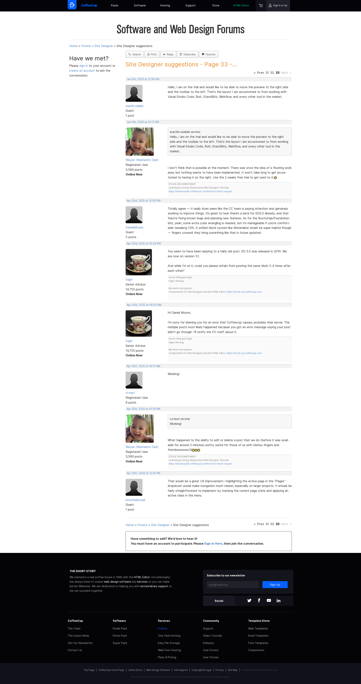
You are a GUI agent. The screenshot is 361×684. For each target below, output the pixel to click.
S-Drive (162, 628)
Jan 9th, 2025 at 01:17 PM (143, 122)
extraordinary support (154, 586)
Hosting (165, 5)
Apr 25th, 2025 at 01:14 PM (143, 408)
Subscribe (189, 54)
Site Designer (104, 46)
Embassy (208, 643)
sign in (84, 66)
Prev (260, 72)
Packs (114, 5)
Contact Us (75, 650)
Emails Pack (120, 628)
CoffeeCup (75, 620)
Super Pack (120, 643)
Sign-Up (275, 584)
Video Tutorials (212, 635)
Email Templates (258, 635)
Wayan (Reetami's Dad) (142, 160)
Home (73, 46)
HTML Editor (241, 5)
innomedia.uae (135, 500)
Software (140, 5)
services (142, 581)
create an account (82, 70)
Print (153, 54)
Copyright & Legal (202, 670)
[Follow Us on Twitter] (249, 601)
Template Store (259, 620)
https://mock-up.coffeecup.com (244, 291)
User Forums (210, 650)
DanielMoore (134, 227)
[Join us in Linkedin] (279, 601)
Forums (86, 46)
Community (211, 620)
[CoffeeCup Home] (89, 5)
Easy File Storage (169, 643)
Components (256, 650)
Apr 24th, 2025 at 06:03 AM (144, 304)
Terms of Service (214, 677)
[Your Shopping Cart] (261, 5)
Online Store (135, 670)
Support (190, 5)
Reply (169, 54)
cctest (130, 393)
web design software (117, 581)
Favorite (209, 54)
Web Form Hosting (169, 650)
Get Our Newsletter (80, 643)
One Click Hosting (169, 635)
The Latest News (78, 635)
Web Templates (258, 628)
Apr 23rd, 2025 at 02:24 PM (144, 243)
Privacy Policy (193, 677)
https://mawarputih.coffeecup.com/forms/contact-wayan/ (200, 191)
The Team (74, 628)
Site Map (232, 670)
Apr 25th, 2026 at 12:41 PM (143, 473)
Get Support (181, 670)
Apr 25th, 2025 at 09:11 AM (143, 366)
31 (267, 72)
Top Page (89, 670)
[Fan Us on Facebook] (259, 601)
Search (136, 54)
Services (164, 620)
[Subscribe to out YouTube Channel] (269, 601)
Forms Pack (120, 635)
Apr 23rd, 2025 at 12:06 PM (143, 200)
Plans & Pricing (167, 657)
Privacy (219, 670)
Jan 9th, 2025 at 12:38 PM (143, 79)
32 (272, 72)
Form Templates (258, 643)
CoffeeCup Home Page (111, 670)
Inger (129, 279)
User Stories (211, 657)
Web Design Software (158, 670)
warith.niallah (134, 106)
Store (215, 5)
